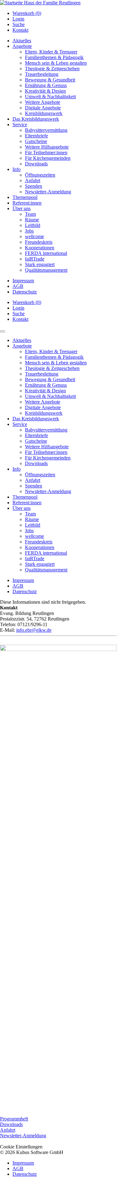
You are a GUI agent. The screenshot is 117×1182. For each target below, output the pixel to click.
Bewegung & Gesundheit (50, 79)
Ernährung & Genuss (46, 85)
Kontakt (20, 30)
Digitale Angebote (43, 107)
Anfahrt (32, 180)
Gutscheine (36, 141)
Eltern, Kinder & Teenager (51, 51)
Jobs (29, 230)
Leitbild (32, 225)
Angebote (22, 46)
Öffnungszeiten (40, 175)
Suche (18, 24)
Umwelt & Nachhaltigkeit (50, 96)
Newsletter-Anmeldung (48, 191)
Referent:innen (26, 202)
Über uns (21, 208)
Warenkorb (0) (26, 13)
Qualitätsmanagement (46, 270)
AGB (17, 286)
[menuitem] (64, 13)
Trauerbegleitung (41, 74)
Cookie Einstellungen (21, 1146)
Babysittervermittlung (46, 130)
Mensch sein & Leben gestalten (56, 63)
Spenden (33, 186)
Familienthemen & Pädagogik (54, 57)
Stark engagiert (40, 264)
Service (19, 124)
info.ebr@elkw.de (33, 630)
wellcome (34, 236)
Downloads (36, 163)
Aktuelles (21, 40)
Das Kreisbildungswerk (35, 119)
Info (16, 169)
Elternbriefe (36, 135)
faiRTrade (34, 258)
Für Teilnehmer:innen (46, 152)
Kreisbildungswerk (43, 113)
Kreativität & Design (45, 91)
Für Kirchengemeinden (48, 158)
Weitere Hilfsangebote (47, 147)
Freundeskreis (38, 242)
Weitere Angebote (42, 102)
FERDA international (46, 253)
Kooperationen (39, 247)
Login (18, 18)
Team (30, 214)
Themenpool (24, 197)
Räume (32, 219)
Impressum (23, 280)
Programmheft (14, 1118)
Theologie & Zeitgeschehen (52, 68)
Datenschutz (24, 291)
